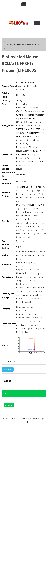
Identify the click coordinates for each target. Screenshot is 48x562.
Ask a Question (8, 369)
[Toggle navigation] (23, 4)
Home (4, 41)
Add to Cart (9, 405)
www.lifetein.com (29, 418)
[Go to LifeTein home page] (18, 23)
